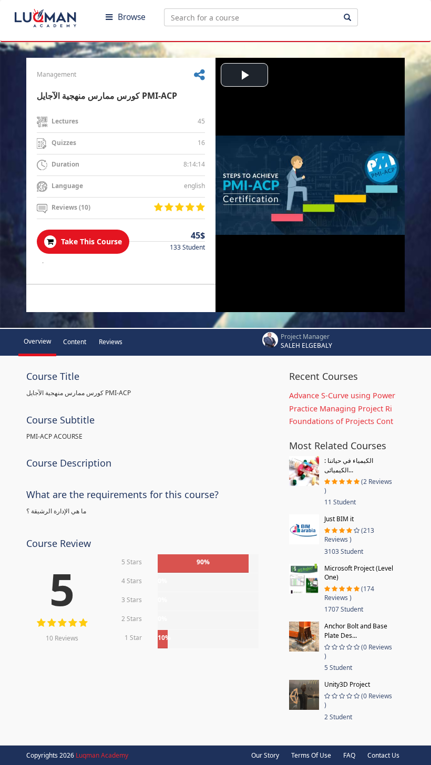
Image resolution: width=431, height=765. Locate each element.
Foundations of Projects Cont (341, 421)
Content (74, 341)
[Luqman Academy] (53, 15)
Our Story (265, 755)
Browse (132, 17)
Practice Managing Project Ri (340, 408)
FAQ (349, 755)
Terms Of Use (311, 755)
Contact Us (383, 755)
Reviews (110, 341)
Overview (37, 341)
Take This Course (90, 241)
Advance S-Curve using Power (342, 395)
